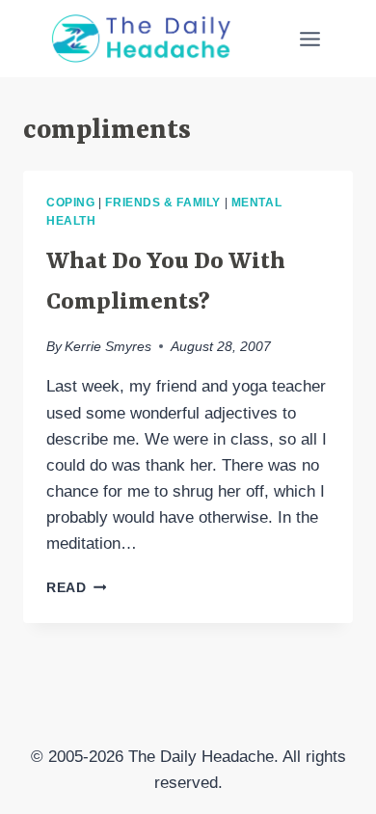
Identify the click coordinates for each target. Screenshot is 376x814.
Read (76, 588)
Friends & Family (163, 202)
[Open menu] (309, 38)
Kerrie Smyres (108, 346)
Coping (70, 202)
